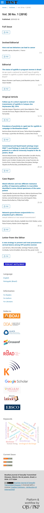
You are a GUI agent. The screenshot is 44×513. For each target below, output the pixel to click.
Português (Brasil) (10, 281)
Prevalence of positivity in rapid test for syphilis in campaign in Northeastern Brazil (21, 127)
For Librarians (8, 302)
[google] (15, 381)
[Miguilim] (12, 390)
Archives (12, 7)
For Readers (7, 295)
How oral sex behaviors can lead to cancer (18, 47)
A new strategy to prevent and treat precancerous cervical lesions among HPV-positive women (21, 243)
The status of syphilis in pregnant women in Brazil (21, 73)
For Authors (7, 298)
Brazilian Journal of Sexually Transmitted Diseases (20, 484)
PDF (6, 32)
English (6, 278)
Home (4, 7)
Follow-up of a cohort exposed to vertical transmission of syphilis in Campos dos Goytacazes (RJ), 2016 (18, 104)
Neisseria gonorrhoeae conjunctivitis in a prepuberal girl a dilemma (19, 215)
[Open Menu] (2, 2)
